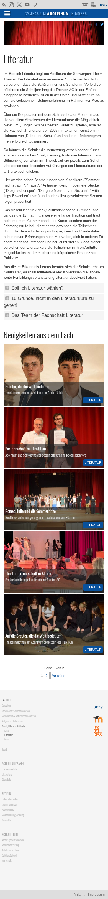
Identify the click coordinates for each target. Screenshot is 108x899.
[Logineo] (94, 4)
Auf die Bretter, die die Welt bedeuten (33, 636)
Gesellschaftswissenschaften (16, 711)
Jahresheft (7, 860)
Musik (7, 739)
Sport (4, 749)
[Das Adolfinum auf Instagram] (12, 5)
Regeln (6, 793)
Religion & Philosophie (12, 721)
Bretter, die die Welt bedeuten (27, 386)
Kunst (6, 731)
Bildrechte (6, 820)
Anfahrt (79, 894)
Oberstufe (6, 779)
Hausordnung (8, 809)
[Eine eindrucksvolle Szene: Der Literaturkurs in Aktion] (54, 624)
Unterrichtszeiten (10, 799)
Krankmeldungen (9, 804)
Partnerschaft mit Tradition (25, 448)
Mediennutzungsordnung (13, 815)
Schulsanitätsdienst (11, 850)
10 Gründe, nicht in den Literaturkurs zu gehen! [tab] (49, 302)
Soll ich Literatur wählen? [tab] (36, 288)
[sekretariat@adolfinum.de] (28, 4)
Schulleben (10, 834)
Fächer (6, 699)
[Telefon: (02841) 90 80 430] (35, 4)
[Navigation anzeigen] (7, 13)
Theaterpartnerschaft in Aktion (28, 573)
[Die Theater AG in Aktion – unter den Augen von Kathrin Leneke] (54, 562)
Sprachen (6, 705)
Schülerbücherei (9, 855)
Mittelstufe (7, 774)
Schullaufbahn (13, 763)
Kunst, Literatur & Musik (13, 726)
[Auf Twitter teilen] (101, 24)
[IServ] (103, 4)
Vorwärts (58, 675)
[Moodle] (85, 4)
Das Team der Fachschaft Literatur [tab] (46, 315)
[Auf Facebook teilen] (96, 24)
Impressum (96, 894)
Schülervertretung (10, 845)
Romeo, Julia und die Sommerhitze (30, 511)
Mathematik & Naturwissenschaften (19, 716)
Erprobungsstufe (9, 769)
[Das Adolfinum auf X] (19, 5)
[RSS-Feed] (3, 4)
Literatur (93, 400)
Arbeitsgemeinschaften (13, 840)
